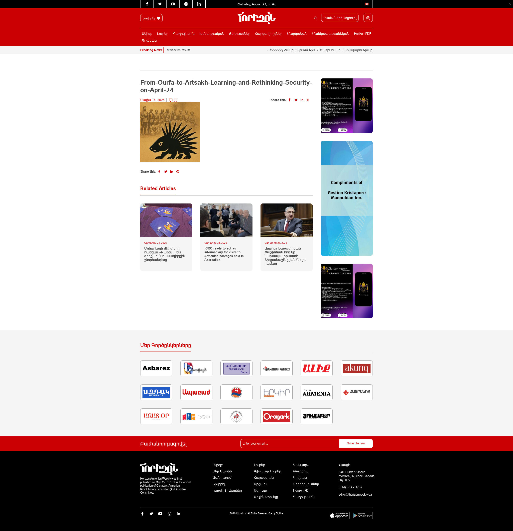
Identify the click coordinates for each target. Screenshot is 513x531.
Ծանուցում (221, 477)
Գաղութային (184, 33)
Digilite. (279, 513)
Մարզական (297, 33)
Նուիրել (149, 18)
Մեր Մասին (222, 471)
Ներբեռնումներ (306, 484)
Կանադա (301, 465)
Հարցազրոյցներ (268, 33)
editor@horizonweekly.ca (355, 494)
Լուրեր (162, 33)
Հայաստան (264, 477)
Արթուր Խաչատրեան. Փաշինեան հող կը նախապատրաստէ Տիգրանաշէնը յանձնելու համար (285, 256)
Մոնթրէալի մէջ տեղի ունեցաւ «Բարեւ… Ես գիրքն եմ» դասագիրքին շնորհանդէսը (164, 254)
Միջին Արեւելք (266, 497)
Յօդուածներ (239, 33)
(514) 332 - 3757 (350, 487)
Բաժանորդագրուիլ (339, 18)
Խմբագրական (211, 33)
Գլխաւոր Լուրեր (267, 471)
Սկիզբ (147, 33)
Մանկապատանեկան (330, 33)
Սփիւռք (260, 490)
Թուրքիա (301, 471)
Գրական (149, 40)
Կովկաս (300, 477)
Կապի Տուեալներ (227, 490)
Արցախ (260, 484)
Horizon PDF (362, 33)
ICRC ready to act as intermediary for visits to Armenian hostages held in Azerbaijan (224, 254)
